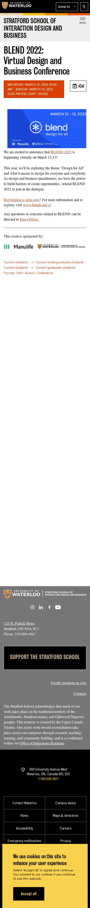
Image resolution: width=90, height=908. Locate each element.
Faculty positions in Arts (68, 682)
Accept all (28, 893)
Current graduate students (55, 267)
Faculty (9, 273)
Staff (19, 273)
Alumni (30, 273)
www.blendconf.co (37, 204)
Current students (16, 262)
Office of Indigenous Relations (42, 743)
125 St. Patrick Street (19, 623)
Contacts (80, 693)
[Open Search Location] (84, 6)
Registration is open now (22, 199)
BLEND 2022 (61, 151)
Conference (44, 273)
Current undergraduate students (60, 262)
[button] (67, 7)
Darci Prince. (29, 219)
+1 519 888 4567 (48, 779)
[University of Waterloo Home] (16, 6)
